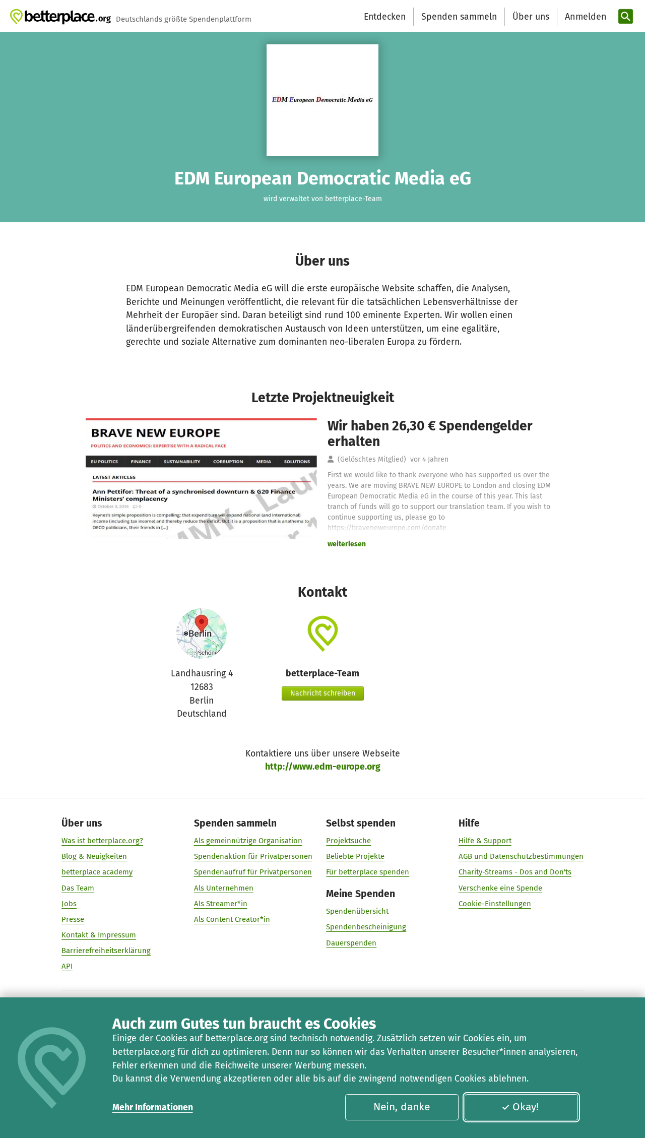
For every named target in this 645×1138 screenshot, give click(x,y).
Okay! (525, 1106)
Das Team (77, 888)
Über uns (530, 16)
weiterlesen (347, 544)
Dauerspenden (351, 942)
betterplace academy (97, 871)
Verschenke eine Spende (500, 888)
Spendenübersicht (357, 911)
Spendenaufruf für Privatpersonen (253, 871)
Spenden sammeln (459, 16)
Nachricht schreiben (322, 693)
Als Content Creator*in (232, 919)
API (67, 966)
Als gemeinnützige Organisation (248, 840)
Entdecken (385, 16)
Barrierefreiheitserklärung (106, 950)
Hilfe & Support (485, 840)
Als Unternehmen (223, 888)
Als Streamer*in (220, 903)
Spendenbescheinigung (366, 926)
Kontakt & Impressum (98, 934)
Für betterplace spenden (367, 871)
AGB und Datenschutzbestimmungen (521, 856)
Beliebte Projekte (355, 856)
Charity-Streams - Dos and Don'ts (515, 871)
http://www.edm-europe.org (322, 766)
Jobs (69, 903)
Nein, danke (401, 1106)
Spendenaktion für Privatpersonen (253, 856)
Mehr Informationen (152, 1107)
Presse (72, 919)
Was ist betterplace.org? (102, 840)
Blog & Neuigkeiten (94, 856)
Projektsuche (348, 840)
